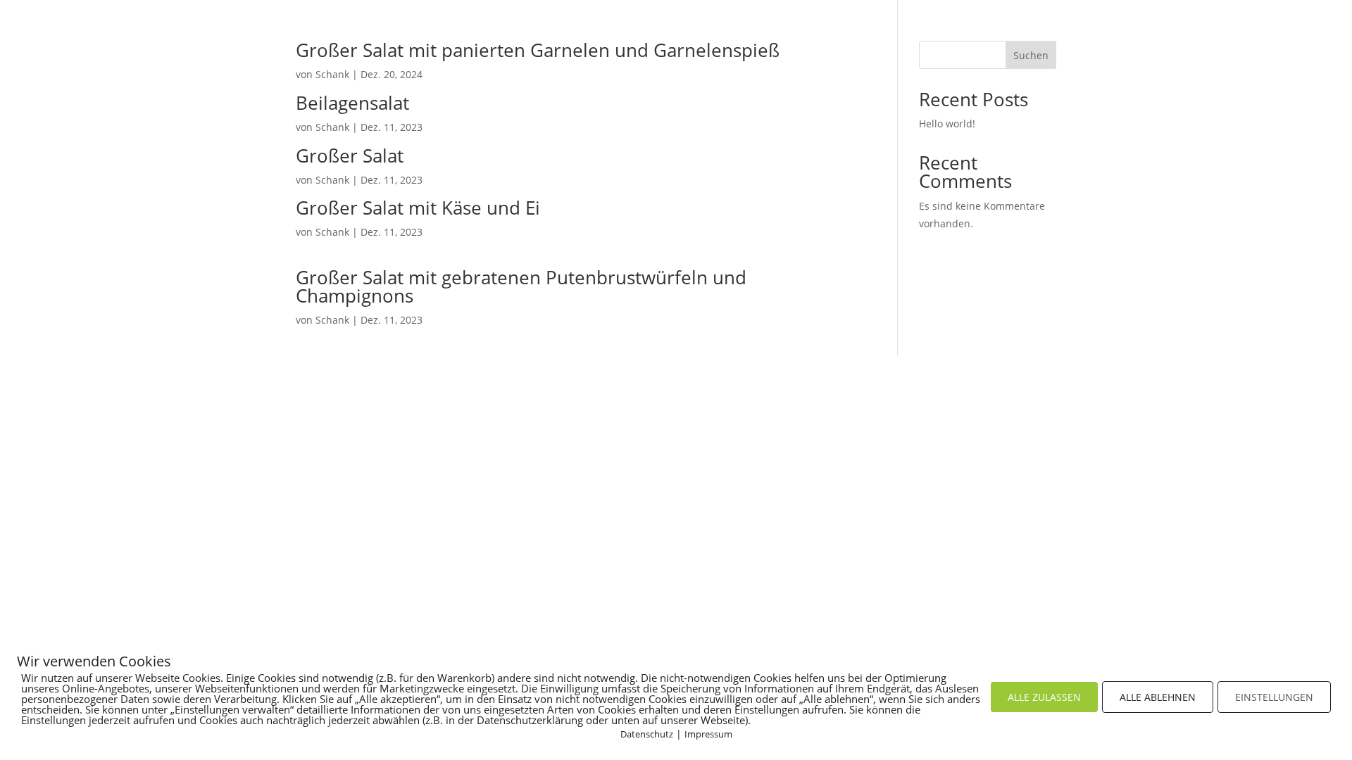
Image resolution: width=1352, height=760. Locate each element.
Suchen (1031, 55)
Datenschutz (646, 734)
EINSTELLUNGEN (1274, 697)
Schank (332, 74)
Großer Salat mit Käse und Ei (418, 207)
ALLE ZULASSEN (1044, 697)
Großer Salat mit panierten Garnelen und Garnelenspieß (538, 50)
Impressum (708, 734)
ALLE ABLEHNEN (1158, 697)
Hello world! (947, 123)
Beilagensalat (352, 102)
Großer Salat (349, 155)
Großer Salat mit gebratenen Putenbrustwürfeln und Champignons (521, 286)
